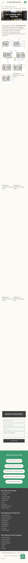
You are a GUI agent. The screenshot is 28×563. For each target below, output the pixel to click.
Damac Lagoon (5, 498)
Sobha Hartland (5, 530)
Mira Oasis (4, 504)
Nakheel (4, 544)
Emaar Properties (6, 537)
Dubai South (5, 522)
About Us (6, 555)
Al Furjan (4, 528)
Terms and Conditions (13, 555)
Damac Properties (6, 543)
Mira (3, 502)
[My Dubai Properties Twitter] (7, 558)
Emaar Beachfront (6, 515)
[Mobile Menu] (3, 2)
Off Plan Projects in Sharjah (14, 481)
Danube (4, 548)
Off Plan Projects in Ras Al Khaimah (14, 471)
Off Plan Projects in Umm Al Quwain (14, 476)
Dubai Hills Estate (6, 496)
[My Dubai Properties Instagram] (9, 558)
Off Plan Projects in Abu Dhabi (14, 466)
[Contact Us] (25, 2)
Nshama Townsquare (7, 506)
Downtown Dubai (6, 519)
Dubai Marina (5, 520)
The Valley (4, 494)
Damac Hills (5, 500)
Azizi (3, 546)
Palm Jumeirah (5, 508)
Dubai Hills (4, 526)
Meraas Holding (5, 541)
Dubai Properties (6, 539)
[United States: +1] (5, 429)
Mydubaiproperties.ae (9, 552)
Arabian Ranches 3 (6, 493)
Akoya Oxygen (5, 524)
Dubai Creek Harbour (7, 517)
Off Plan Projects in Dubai (14, 461)
